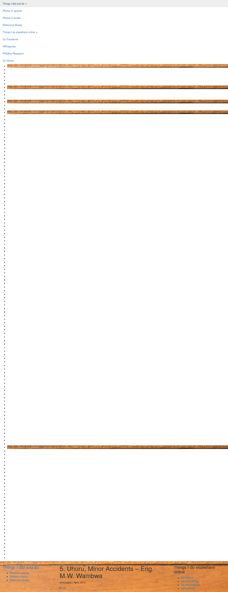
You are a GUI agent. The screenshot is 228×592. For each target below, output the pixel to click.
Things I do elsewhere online (19, 32)
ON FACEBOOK (190, 581)
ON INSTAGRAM (190, 585)
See (62, 588)
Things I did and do (14, 3)
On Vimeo (8, 60)
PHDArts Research (13, 53)
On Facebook (10, 39)
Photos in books (12, 18)
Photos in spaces (12, 10)
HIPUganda (9, 46)
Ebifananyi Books (12, 25)
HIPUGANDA (188, 588)
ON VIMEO (187, 578)
